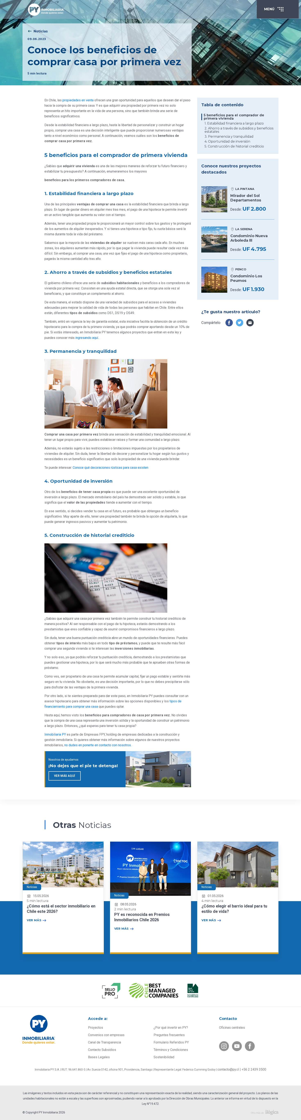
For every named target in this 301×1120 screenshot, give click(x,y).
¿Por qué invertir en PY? (171, 1028)
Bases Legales (99, 1057)
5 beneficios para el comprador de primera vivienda (234, 117)
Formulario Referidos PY (171, 1042)
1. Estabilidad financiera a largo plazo (234, 123)
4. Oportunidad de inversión (227, 141)
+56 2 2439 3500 (254, 1069)
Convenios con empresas (106, 1035)
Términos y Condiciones (171, 1050)
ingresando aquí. (87, 338)
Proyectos (95, 1028)
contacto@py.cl (228, 1069)
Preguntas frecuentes (169, 1035)
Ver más (34, 920)
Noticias (41, 31)
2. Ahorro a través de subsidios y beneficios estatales (239, 130)
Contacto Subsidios (102, 1050)
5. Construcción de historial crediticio (234, 146)
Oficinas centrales (232, 1028)
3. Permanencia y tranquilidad (229, 136)
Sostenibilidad (164, 1057)
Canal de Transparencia (104, 1042)
